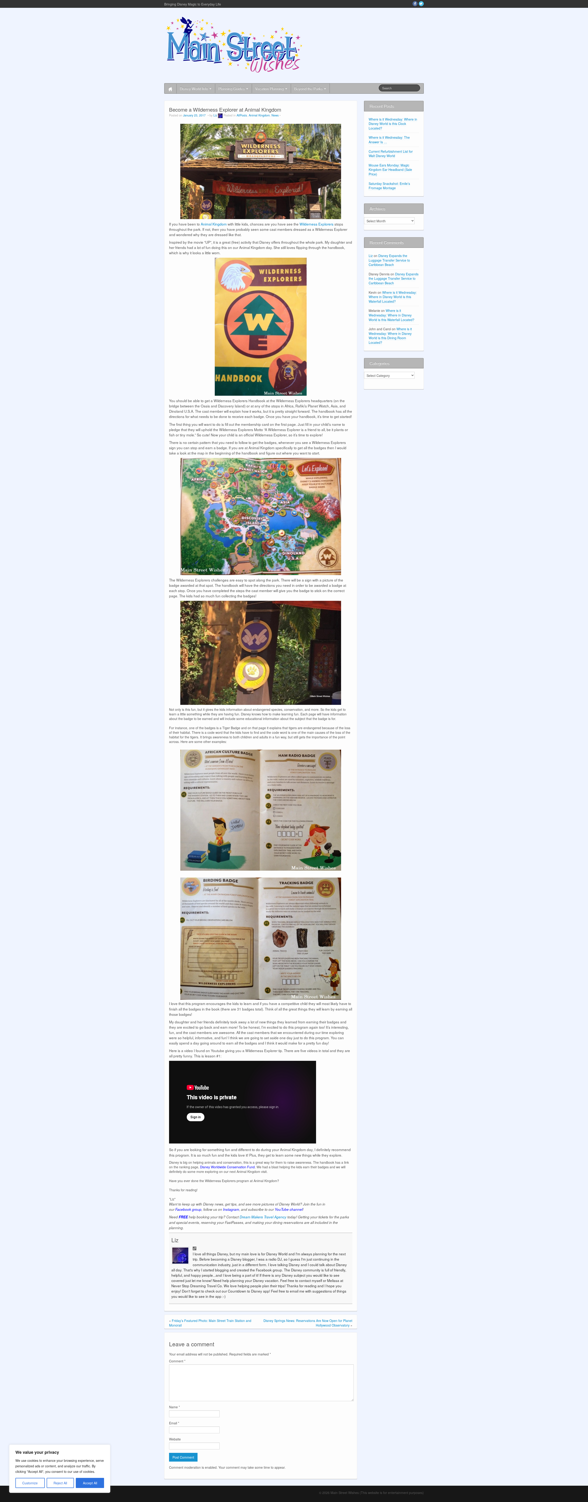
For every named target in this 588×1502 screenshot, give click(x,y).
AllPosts (242, 115)
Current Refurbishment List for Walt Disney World (391, 153)
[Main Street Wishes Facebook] (415, 3)
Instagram (231, 1209)
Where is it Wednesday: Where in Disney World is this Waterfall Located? (393, 297)
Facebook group (188, 1209)
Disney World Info (194, 88)
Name (174, 1407)
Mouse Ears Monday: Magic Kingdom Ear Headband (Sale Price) (390, 169)
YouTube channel (288, 1209)
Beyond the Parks (309, 88)
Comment (177, 1361)
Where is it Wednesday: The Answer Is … (389, 139)
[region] (59, 1469)
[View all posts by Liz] (220, 115)
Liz (215, 115)
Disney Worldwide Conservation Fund (227, 1167)
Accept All (90, 1483)
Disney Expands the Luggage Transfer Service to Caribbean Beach (389, 260)
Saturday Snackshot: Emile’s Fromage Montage (389, 185)
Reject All (60, 1483)
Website (175, 1439)
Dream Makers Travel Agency (263, 1216)
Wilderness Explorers (317, 223)
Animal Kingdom (259, 115)
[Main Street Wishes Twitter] (421, 3)
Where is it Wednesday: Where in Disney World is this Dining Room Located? (390, 336)
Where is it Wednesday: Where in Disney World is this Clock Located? (393, 123)
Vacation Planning (270, 88)
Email (174, 1423)
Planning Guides (232, 88)
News (275, 115)
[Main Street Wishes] (234, 44)
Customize (30, 1483)
